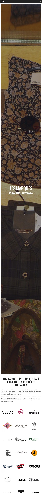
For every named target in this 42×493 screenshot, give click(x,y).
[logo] (2, 1)
